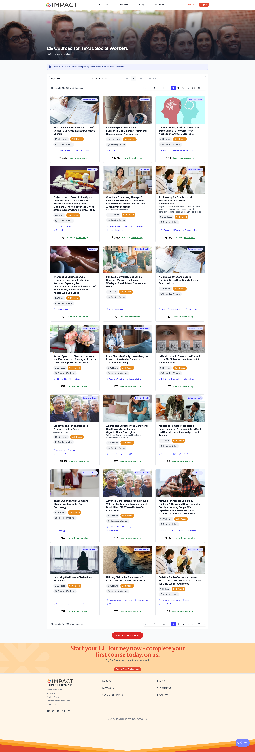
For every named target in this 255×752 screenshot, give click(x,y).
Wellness (73, 450)
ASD (58, 379)
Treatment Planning (116, 379)
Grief (163, 309)
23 (199, 88)
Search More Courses (127, 635)
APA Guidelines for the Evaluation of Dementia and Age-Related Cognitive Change (74, 130)
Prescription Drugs (74, 226)
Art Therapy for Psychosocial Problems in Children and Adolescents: (175, 200)
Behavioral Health (90, 100)
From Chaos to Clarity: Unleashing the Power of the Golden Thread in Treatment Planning (127, 359)
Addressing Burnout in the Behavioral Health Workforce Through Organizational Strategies (127, 429)
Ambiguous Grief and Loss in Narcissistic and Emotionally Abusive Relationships (179, 280)
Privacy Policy (53, 693)
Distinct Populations (82, 150)
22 (193, 88)
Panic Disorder (142, 600)
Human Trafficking (168, 604)
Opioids (59, 226)
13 (178, 88)
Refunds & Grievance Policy (59, 701)
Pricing (141, 5)
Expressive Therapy (193, 230)
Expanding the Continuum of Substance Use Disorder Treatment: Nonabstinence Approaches (126, 130)
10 (164, 88)
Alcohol (140, 226)
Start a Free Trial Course (127, 669)
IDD (133, 527)
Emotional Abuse (176, 309)
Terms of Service (54, 689)
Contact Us (51, 704)
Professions (105, 5)
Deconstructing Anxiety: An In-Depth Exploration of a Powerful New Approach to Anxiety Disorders (179, 130)
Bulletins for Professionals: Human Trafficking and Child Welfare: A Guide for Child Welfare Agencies (180, 580)
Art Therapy (165, 230)
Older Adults (60, 230)
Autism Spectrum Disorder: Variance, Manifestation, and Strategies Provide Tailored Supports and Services (74, 359)
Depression (60, 604)
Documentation (135, 379)
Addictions (145, 100)
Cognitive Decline (63, 150)
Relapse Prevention (116, 230)
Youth (177, 230)
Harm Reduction (115, 150)
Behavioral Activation (78, 604)
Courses (124, 5)
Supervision (165, 454)
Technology (60, 531)
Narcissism (192, 309)
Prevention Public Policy (170, 600)
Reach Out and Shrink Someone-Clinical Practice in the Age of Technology (71, 504)
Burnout (134, 454)
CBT (111, 604)
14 (183, 88)
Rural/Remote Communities (186, 454)
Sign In (204, 5)
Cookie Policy (53, 697)
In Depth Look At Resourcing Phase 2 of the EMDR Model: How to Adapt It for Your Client (179, 359)
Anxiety (164, 150)
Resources (159, 5)
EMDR (163, 379)
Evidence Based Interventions (183, 150)
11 (168, 88)
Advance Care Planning (118, 527)
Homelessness (195, 531)
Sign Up (190, 5)
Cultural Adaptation (116, 309)
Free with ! (79, 158)
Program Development (117, 454)
